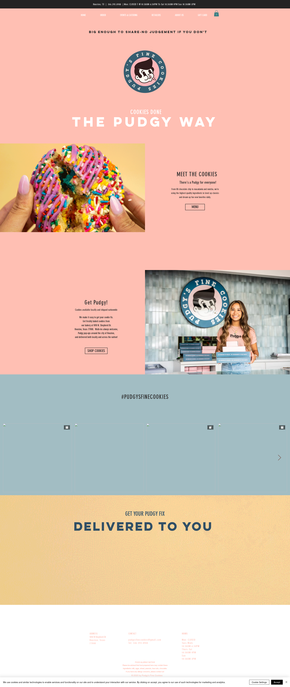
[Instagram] (216, 608)
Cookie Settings (259, 682)
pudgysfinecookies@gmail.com (144, 639)
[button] (216, 13)
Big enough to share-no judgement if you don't (148, 32)
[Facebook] (211, 608)
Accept (277, 682)
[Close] (286, 682)
